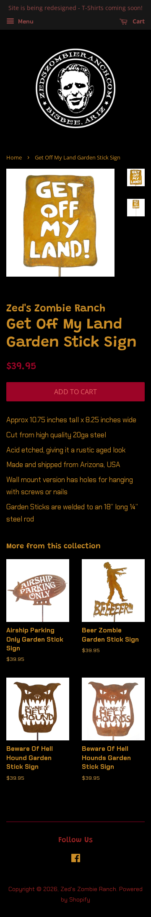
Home (14, 157)
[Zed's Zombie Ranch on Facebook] (76, 859)
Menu (25, 21)
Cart (138, 21)
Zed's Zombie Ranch (88, 889)
